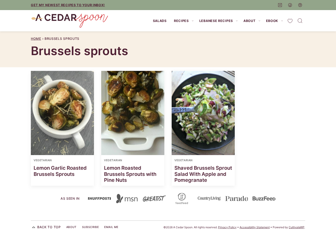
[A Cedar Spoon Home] (70, 21)
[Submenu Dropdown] (192, 20)
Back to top (49, 227)
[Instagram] (280, 5)
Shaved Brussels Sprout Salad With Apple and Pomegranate (203, 174)
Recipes (181, 21)
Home (36, 38)
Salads (160, 21)
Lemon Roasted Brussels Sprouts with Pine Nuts (130, 174)
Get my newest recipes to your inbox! (68, 5)
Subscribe (90, 227)
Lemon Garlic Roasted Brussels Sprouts (60, 171)
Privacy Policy (227, 227)
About (249, 21)
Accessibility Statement (255, 227)
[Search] (300, 21)
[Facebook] (290, 5)
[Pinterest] (300, 5)
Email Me (111, 227)
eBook (272, 21)
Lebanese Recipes (216, 21)
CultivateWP (296, 227)
